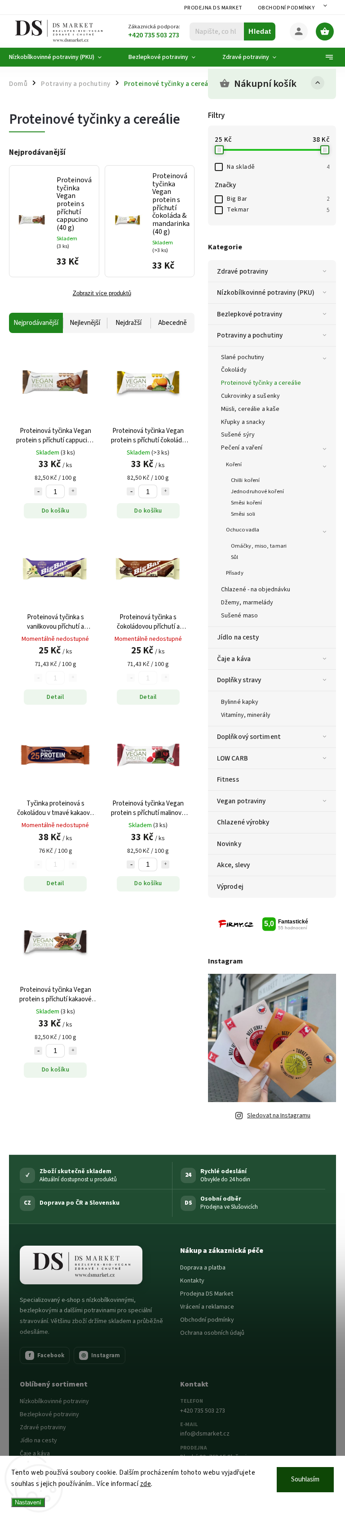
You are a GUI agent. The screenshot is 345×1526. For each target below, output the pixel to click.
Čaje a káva (234, 659)
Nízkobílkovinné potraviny (54, 1401)
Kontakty (192, 1280)
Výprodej (230, 886)
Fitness (228, 779)
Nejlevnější (85, 323)
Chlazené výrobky (243, 822)
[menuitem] (62, 57)
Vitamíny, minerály (245, 715)
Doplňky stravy (239, 680)
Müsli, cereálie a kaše (250, 409)
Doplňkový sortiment (249, 737)
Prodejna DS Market (213, 8)
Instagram (100, 1355)
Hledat (259, 31)
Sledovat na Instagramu (278, 1115)
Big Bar (278, 198)
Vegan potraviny (241, 801)
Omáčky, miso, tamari (259, 546)
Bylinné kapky (239, 702)
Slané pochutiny (243, 357)
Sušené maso (239, 615)
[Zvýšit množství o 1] (73, 491)
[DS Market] (81, 1265)
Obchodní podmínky (286, 8)
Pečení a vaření (242, 447)
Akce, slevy (233, 865)
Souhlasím (305, 1479)
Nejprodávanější (35, 323)
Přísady (234, 573)
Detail (55, 697)
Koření (234, 464)
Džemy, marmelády (247, 602)
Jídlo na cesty (238, 637)
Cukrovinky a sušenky (250, 396)
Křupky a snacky (243, 422)
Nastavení (28, 1502)
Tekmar (278, 209)
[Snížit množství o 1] (38, 491)
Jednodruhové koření (257, 491)
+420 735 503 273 (202, 1410)
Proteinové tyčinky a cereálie (261, 382)
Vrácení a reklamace (207, 1306)
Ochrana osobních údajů (212, 1332)
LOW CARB (232, 758)
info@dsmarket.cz (205, 1433)
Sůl (234, 557)
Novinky (229, 844)
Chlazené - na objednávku (255, 589)
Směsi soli (243, 514)
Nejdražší (128, 323)
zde (145, 1484)
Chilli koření (245, 480)
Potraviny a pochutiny (250, 335)
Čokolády (234, 369)
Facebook (47, 1355)
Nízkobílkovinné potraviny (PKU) (265, 292)
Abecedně (172, 323)
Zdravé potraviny (242, 271)
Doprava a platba (203, 1267)
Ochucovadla (242, 530)
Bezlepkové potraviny (249, 314)
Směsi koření (246, 503)
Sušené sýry (238, 434)
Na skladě (278, 166)
